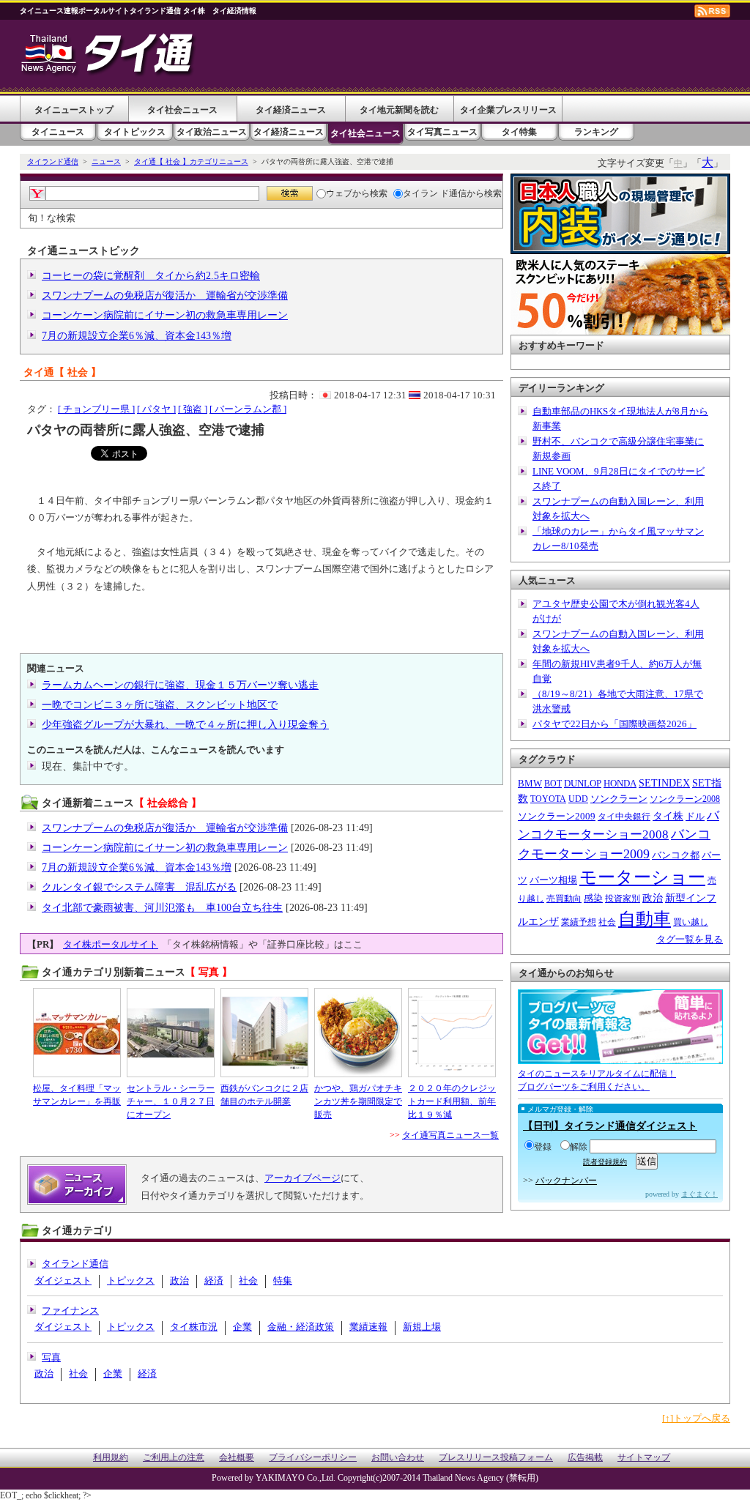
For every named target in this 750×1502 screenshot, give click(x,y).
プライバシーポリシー (313, 1457)
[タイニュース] (109, 76)
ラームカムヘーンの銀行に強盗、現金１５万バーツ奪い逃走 (180, 685)
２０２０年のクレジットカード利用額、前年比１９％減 (452, 1101)
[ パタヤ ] (156, 409)
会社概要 (236, 1457)
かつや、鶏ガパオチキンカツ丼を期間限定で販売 (358, 1101)
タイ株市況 (194, 1326)
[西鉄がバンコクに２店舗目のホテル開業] (264, 1032)
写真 (51, 1357)
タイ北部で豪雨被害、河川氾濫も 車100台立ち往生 (162, 907)
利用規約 (110, 1457)
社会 (248, 1280)
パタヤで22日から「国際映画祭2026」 (614, 723)
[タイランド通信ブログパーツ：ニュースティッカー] (620, 1057)
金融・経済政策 (300, 1326)
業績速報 (368, 1326)
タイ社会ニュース (182, 110)
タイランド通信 (52, 161)
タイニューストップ (74, 110)
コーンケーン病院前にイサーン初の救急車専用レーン (165, 315)
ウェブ (339, 193)
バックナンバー (566, 1180)
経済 (213, 1280)
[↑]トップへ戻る (696, 1418)
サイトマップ (643, 1457)
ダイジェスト (63, 1280)
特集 (282, 1280)
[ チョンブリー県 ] (96, 409)
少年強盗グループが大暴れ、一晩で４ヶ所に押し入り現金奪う (185, 724)
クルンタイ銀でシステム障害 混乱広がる (139, 887)
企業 (242, 1326)
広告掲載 (585, 1457)
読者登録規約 (605, 1162)
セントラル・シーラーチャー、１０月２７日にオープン (171, 1101)
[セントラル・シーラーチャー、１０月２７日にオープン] (171, 1032)
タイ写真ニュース (442, 132)
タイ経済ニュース (291, 110)
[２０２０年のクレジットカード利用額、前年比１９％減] (452, 1032)
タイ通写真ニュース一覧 (450, 1135)
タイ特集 (519, 132)
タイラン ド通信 (435, 193)
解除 (578, 1147)
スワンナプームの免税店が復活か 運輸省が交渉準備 (165, 295)
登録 (543, 1147)
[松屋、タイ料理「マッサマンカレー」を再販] (77, 1032)
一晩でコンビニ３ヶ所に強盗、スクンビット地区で (160, 704)
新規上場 (422, 1326)
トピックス (131, 1280)
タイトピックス (135, 132)
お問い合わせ (397, 1457)
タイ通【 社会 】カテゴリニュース (191, 161)
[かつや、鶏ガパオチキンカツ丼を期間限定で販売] (358, 1032)
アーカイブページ (302, 1177)
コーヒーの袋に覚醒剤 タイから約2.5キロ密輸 (151, 275)
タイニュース (57, 132)
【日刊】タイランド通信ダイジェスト (610, 1125)
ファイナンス (70, 1310)
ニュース (106, 161)
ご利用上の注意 (173, 1457)
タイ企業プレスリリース (508, 110)
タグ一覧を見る (689, 939)
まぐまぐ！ (699, 1194)
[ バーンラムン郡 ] (247, 409)
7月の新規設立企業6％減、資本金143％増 (136, 335)
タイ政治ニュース (212, 132)
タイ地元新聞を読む (399, 110)
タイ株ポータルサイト (110, 944)
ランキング (596, 132)
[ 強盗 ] (192, 409)
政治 (179, 1280)
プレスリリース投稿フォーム (496, 1457)
